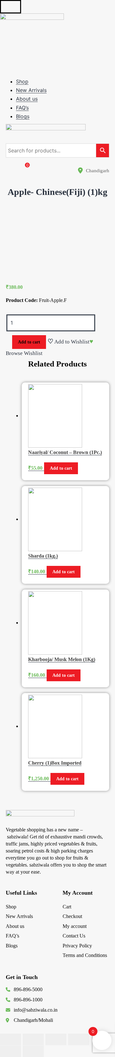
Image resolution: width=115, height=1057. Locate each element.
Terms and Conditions (85, 955)
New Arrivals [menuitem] (31, 90)
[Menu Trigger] (10, 6)
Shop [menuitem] (22, 81)
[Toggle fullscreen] (55, 1039)
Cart (67, 906)
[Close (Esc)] (10, 1039)
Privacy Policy (77, 945)
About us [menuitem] (27, 99)
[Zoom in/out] (78, 1039)
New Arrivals (19, 916)
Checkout (72, 916)
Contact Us (74, 935)
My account (75, 926)
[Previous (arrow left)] (10, 1051)
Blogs (12, 945)
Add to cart (29, 342)
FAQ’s (12, 935)
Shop (11, 906)
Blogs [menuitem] (22, 116)
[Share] (33, 1039)
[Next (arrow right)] (33, 1051)
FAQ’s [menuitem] (22, 107)
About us (15, 926)
